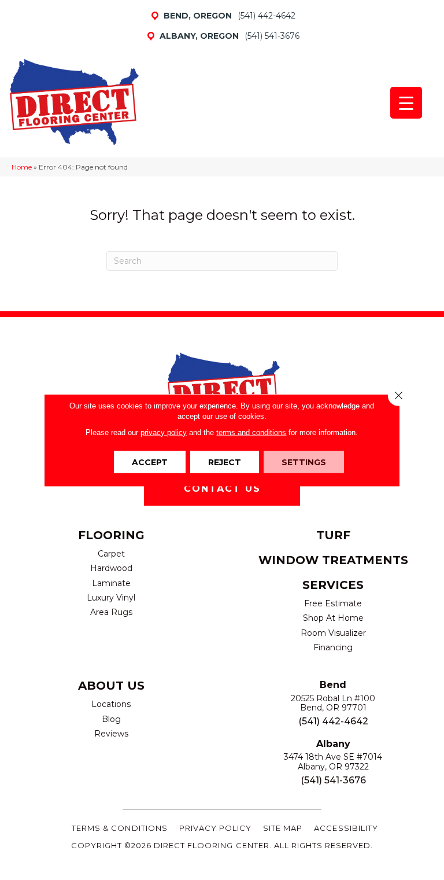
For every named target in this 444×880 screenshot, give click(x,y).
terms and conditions (251, 432)
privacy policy (163, 432)
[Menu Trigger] (406, 103)
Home (22, 167)
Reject (224, 461)
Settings (304, 461)
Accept (150, 461)
